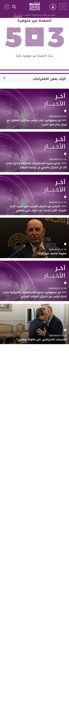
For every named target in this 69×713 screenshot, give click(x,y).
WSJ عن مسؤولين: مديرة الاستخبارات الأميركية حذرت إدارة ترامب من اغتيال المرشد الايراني (34, 294)
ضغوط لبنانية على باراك (52, 253)
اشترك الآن (18, 15)
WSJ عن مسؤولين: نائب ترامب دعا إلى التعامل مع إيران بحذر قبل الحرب (36, 122)
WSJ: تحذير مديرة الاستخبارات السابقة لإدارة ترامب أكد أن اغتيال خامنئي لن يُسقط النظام (35, 165)
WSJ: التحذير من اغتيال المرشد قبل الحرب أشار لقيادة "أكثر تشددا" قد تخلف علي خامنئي (38, 208)
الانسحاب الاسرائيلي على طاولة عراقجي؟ (41, 339)
